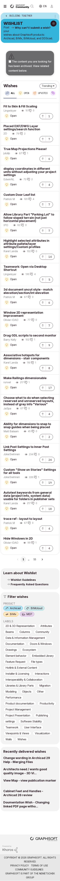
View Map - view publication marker (29, 780)
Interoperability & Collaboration (24, 679)
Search (32, 6)
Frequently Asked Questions (29, 584)
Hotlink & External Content (21, 667)
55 (34, 559)
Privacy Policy (19, 865)
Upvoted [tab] (43, 93)
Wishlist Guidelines (23, 579)
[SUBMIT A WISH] (53, 24)
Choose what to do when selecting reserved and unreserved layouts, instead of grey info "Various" (29, 401)
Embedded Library (43, 655)
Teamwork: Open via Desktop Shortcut (25, 268)
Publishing (42, 715)
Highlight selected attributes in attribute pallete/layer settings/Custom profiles (26, 244)
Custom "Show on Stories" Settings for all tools (30, 471)
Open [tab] (26, 93)
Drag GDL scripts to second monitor (30, 335)
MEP (29, 614)
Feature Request (15, 661)
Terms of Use (39, 865)
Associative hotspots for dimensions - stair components (26, 356)
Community (42, 632)
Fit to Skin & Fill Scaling (20, 106)
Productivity (47, 703)
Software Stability (31, 721)
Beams (10, 632)
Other (40, 691)
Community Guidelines (29, 869)
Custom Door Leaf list (19, 194)
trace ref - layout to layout (23, 518)
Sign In (53, 6)
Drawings (11, 649)
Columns (25, 632)
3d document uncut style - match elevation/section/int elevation (28, 291)
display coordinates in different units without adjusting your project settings (30, 172)
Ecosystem (29, 649)
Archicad (15, 608)
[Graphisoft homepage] (44, 839)
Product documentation (20, 703)
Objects (26, 691)
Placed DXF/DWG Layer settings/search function (22, 127)
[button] (43, 115)
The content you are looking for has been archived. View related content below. (30, 66)
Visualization (42, 733)
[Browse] (5, 6)
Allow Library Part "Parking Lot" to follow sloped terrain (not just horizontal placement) (29, 217)
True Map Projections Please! (25, 149)
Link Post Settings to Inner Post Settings (26, 448)
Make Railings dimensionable (25, 378)
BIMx (13, 614)
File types (36, 661)
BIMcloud (36, 608)
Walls (9, 739)
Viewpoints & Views (17, 733)
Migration (44, 685)
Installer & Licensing (17, 673)
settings (10, 721)
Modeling (11, 691)
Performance (13, 697)
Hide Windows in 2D (18, 538)
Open (13, 115)
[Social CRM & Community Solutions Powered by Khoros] (10, 848)
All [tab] (13, 93)
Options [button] (54, 16)
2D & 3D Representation (20, 626)
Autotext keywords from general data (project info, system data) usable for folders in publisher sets (29, 496)
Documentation (15, 643)
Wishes (22, 739)
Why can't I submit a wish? (32, 27)
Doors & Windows (41, 643)
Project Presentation (18, 715)
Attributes (46, 626)
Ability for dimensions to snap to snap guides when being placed (27, 425)
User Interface (32, 727)
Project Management (18, 709)
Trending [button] (47, 86)
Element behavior (16, 655)
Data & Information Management (25, 637)
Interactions (42, 673)
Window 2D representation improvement (23, 314)
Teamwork (12, 727)
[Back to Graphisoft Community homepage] (20, 6)
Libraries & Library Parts (20, 685)
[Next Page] (42, 559)
